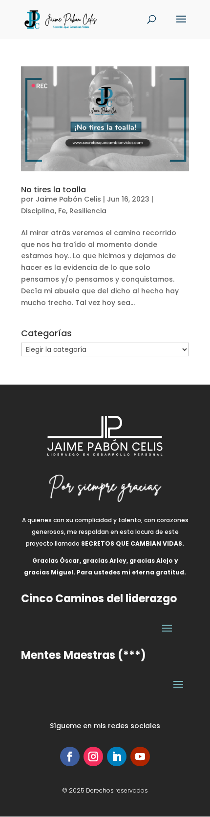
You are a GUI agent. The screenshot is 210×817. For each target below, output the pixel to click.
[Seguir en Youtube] (140, 756)
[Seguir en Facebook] (70, 756)
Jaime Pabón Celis (68, 199)
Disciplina (38, 211)
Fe (62, 211)
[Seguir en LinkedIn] (116, 756)
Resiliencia (87, 211)
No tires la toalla (53, 189)
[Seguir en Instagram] (93, 756)
